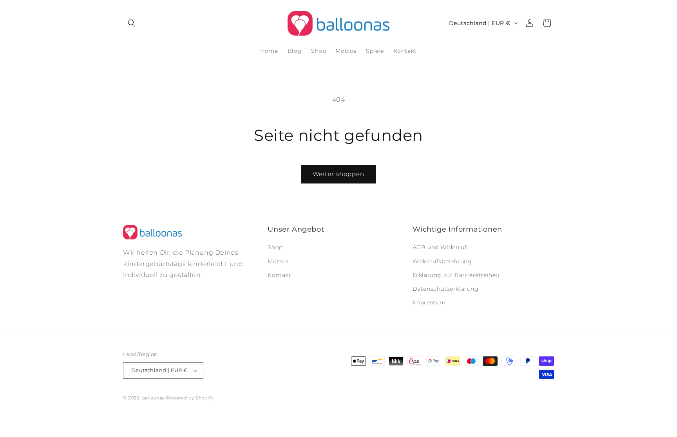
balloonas (153, 398)
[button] (131, 23)
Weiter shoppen (338, 174)
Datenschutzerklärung (446, 288)
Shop (275, 247)
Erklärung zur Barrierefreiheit (456, 275)
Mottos (278, 261)
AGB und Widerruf (440, 247)
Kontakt (279, 275)
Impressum (429, 302)
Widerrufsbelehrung (442, 261)
